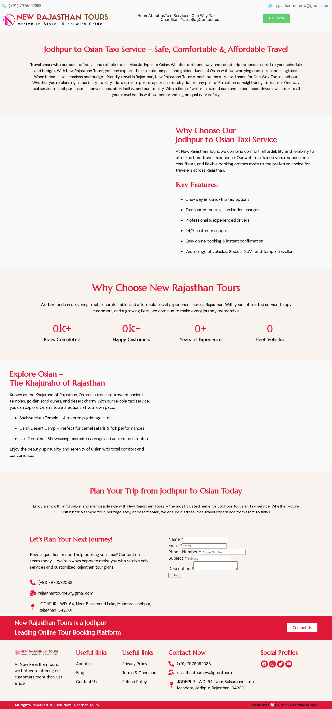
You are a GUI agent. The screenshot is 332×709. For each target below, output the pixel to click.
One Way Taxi (204, 15)
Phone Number (184, 551)
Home (142, 15)
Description (180, 568)
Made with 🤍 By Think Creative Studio (284, 705)
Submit (175, 575)
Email (175, 545)
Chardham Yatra (176, 19)
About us (156, 15)
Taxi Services (177, 15)
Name (175, 539)
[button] (178, 15)
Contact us (209, 19)
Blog (195, 19)
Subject (177, 558)
